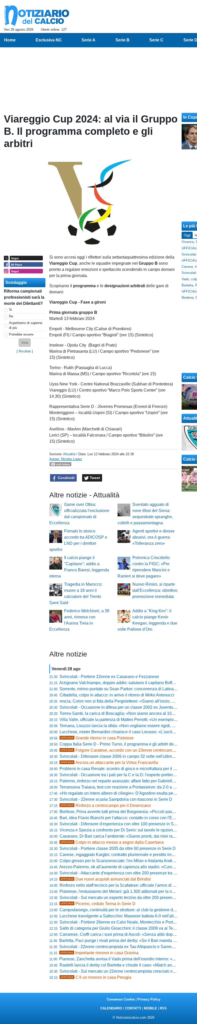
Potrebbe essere (21, 334)
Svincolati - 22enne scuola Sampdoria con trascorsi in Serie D (116, 799)
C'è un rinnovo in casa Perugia (96, 977)
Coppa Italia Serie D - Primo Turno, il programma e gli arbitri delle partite (125, 744)
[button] (25, 343)
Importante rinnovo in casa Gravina (100, 953)
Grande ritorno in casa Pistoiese (97, 738)
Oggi (187, 235)
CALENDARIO (111, 1008)
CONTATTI (133, 1008)
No (11, 316)
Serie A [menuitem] (88, 40)
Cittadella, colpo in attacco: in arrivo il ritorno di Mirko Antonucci (117, 695)
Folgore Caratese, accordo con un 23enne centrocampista (121, 750)
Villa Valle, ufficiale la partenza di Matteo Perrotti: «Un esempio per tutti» (125, 719)
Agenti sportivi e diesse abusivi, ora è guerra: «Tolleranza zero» (153, 537)
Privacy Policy (148, 999)
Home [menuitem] (10, 40)
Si (10, 309)
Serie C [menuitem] (156, 40)
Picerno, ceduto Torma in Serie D (98, 903)
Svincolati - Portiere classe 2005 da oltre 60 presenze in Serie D (118, 848)
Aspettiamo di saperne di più (25, 325)
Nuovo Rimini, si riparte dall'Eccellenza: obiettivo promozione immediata (155, 590)
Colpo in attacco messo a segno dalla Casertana (112, 842)
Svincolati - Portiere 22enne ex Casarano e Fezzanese (109, 676)
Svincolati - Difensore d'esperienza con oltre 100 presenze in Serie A (122, 824)
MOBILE (150, 1008)
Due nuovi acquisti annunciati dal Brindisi (106, 879)
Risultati (25, 351)
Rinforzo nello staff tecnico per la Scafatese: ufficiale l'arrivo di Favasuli (124, 885)
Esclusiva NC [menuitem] (49, 40)
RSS (163, 1008)
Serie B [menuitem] (122, 40)
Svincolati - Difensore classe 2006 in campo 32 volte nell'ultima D (119, 756)
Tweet (94, 478)
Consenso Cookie (121, 999)
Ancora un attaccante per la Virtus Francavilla (109, 762)
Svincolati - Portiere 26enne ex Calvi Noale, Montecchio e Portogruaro (123, 922)
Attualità (69, 454)
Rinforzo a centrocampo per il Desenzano (106, 805)
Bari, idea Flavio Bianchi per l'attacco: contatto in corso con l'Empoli (121, 818)
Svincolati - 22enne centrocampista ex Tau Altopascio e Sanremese (120, 946)
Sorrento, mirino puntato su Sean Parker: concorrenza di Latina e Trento (125, 689)
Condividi (66, 478)
